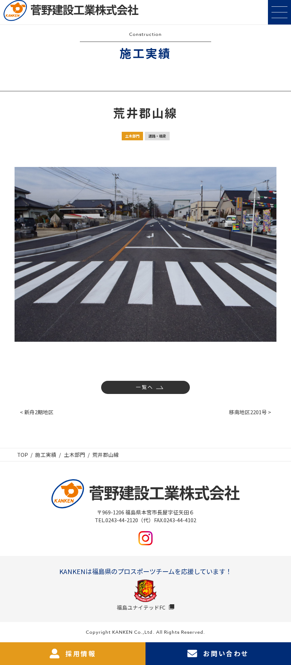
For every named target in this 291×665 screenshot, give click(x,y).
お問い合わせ (226, 653)
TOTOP (282, 637)
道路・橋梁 (157, 136)
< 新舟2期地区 (37, 412)
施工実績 (45, 454)
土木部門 (132, 136)
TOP (22, 454)
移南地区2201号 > (250, 412)
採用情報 (80, 653)
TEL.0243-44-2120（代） (124, 520)
